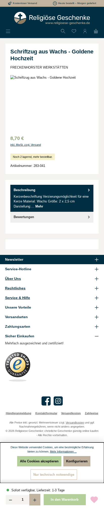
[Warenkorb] (95, 31)
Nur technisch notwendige (53, 474)
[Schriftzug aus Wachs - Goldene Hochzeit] (52, 103)
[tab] (51, 198)
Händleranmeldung (18, 413)
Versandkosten (71, 413)
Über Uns (13, 279)
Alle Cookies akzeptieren (39, 461)
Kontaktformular (46, 413)
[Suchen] (63, 31)
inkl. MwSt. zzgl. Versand (25, 144)
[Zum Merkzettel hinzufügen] (94, 499)
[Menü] (8, 31)
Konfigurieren (77, 461)
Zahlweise (91, 413)
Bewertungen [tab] (24, 217)
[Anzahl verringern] (10, 500)
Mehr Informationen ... (63, 451)
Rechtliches (15, 288)
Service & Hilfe (17, 298)
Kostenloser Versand (25, 3)
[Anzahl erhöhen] (35, 500)
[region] (52, 103)
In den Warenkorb (65, 499)
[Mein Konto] (85, 31)
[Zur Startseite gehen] (52, 18)
